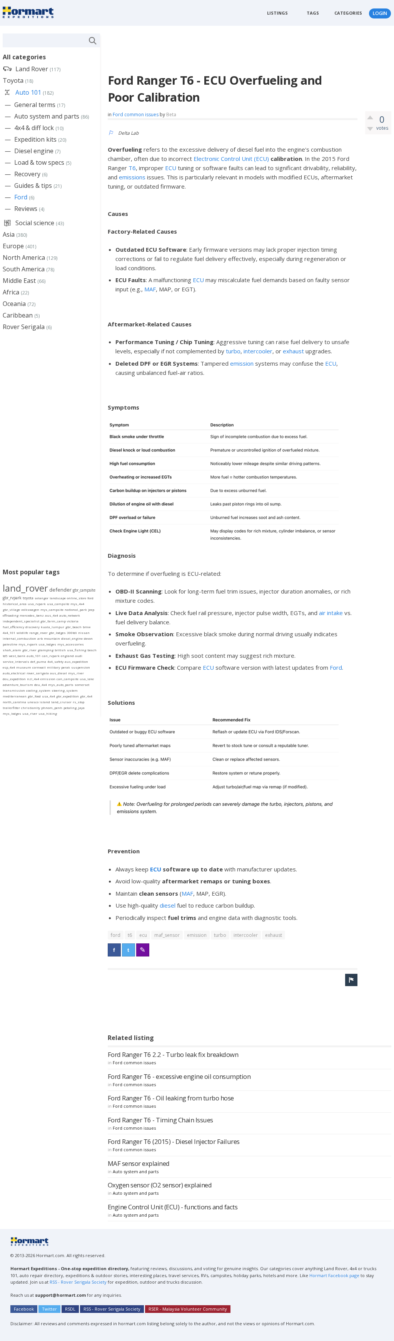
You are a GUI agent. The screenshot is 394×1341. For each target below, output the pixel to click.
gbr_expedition (67, 696)
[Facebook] (114, 949)
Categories (348, 13)
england (67, 656)
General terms (34, 104)
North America (24, 257)
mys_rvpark (27, 644)
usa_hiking (47, 713)
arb (40, 638)
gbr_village (11, 609)
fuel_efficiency (13, 627)
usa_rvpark (37, 604)
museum (23, 667)
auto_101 (34, 656)
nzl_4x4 (33, 679)
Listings (277, 13)
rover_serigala (38, 673)
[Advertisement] (248, 50)
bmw (86, 627)
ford (115, 935)
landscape (58, 598)
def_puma (38, 661)
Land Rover (31, 69)
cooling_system (38, 690)
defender (60, 589)
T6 (132, 168)
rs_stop (78, 702)
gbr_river (29, 650)
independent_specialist (21, 621)
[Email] (142, 949)
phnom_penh (51, 708)
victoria (72, 621)
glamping (45, 650)
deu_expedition (14, 679)
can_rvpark (51, 656)
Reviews (25, 208)
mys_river (76, 673)
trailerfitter (11, 708)
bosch (92, 650)
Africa (11, 292)
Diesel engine (33, 151)
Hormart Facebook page (333, 1275)
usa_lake (87, 679)
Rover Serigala (24, 327)
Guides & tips (33, 185)
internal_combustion (19, 638)
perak (65, 667)
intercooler (258, 351)
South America (24, 269)
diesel (167, 905)
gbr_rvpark (12, 597)
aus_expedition (76, 661)
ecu (143, 935)
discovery (32, 627)
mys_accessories (70, 644)
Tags (313, 13)
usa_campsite (58, 604)
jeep (91, 609)
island (45, 702)
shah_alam (12, 650)
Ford (336, 667)
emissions (132, 177)
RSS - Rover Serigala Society (78, 1282)
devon (88, 638)
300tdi (72, 632)
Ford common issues (136, 114)
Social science (34, 223)
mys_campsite (51, 609)
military (53, 667)
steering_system (65, 690)
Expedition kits (35, 139)
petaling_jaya (74, 708)
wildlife (22, 632)
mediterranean (15, 696)
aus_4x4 (51, 615)
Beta (171, 114)
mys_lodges (12, 713)
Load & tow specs (39, 162)
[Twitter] (128, 949)
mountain (52, 638)
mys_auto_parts (60, 684)
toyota (28, 597)
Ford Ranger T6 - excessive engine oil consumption (179, 1076)
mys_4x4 (77, 604)
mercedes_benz (32, 615)
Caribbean (18, 315)
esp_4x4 (9, 667)
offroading (10, 615)
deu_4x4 (40, 684)
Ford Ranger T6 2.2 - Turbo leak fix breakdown (173, 1054)
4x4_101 (9, 632)
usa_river (29, 713)
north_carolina (14, 702)
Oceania (14, 303)
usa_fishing (76, 650)
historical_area (15, 604)
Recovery (27, 174)
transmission (14, 690)
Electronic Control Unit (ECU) (231, 158)
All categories (24, 57)
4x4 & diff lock (34, 128)
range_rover (38, 632)
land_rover (25, 588)
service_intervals (16, 661)
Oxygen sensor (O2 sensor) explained (160, 1184)
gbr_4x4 (86, 696)
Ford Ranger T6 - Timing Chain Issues (160, 1119)
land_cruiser (61, 702)
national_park (76, 609)
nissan (84, 632)
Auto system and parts (136, 1171)
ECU (170, 168)
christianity (30, 708)
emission (242, 363)
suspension (80, 667)
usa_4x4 (48, 696)
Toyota (13, 80)
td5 (5, 656)
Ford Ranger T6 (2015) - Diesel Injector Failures (174, 1141)
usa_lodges (47, 644)
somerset (82, 684)
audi (78, 656)
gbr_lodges (57, 632)
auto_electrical (14, 673)
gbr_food (34, 696)
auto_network (69, 615)
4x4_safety (55, 661)
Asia (9, 234)
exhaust (293, 351)
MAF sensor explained (139, 1163)
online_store (76, 598)
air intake (330, 613)
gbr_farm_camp (53, 621)
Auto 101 (28, 92)
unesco (32, 702)
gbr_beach (73, 627)
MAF (150, 289)
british (60, 650)
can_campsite (67, 679)
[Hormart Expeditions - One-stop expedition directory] (30, 12)
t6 (130, 935)
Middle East (19, 280)
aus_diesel (58, 673)
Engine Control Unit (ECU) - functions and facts (173, 1206)
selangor (41, 598)
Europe (13, 246)
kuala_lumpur (52, 627)
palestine (10, 644)
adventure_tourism (18, 684)
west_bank (17, 656)
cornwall (39, 667)
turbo (233, 351)
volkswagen (30, 609)
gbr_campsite (84, 590)
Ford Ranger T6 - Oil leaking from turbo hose (171, 1098)
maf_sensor (167, 935)
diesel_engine (72, 638)
